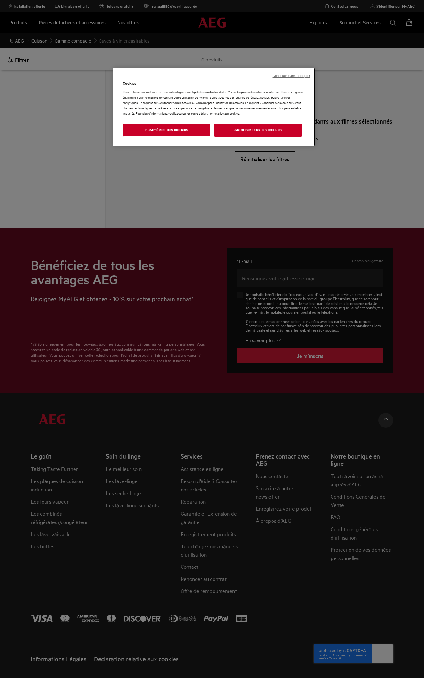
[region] (214, 107)
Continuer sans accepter (291, 76)
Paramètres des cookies (166, 130)
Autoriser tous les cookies (258, 130)
